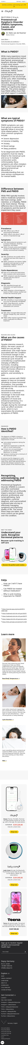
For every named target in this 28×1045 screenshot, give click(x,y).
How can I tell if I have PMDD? (12, 584)
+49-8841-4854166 (6, 966)
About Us (4, 983)
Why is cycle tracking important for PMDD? (12, 595)
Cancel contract (6, 978)
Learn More (4, 39)
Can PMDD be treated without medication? (12, 590)
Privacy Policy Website (5, 1029)
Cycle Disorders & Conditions (10, 41)
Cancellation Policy (5, 1035)
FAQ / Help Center (6, 1000)
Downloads (5, 985)
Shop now (14, 832)
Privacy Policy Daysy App (6, 1031)
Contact (3, 998)
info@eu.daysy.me (6, 968)
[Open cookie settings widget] (2, 1042)
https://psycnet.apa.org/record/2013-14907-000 (13, 610)
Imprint (2, 1037)
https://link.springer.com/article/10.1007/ (14, 622)
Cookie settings (6, 990)
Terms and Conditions (5, 1028)
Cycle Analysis (5, 987)
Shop (2, 976)
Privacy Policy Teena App (6, 1033)
